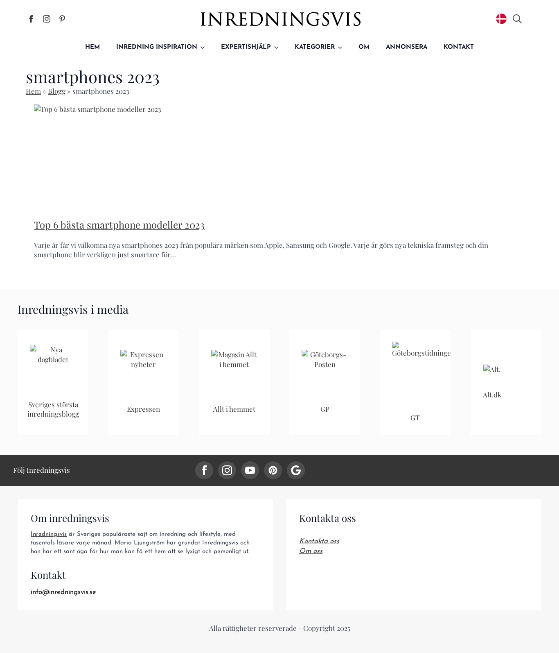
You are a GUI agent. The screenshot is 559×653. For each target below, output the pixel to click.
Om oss (310, 551)
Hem (92, 47)
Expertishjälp (246, 47)
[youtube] (250, 470)
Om (364, 47)
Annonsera (406, 47)
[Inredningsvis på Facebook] (31, 19)
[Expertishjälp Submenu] (278, 47)
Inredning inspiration (156, 47)
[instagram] (227, 470)
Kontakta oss (319, 541)
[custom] (273, 470)
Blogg (56, 90)
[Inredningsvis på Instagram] (46, 19)
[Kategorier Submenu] (342, 47)
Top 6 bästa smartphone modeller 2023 (119, 224)
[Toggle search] (517, 18)
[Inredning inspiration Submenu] (205, 47)
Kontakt (459, 47)
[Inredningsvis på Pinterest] (62, 19)
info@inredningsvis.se (63, 592)
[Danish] (501, 19)
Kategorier (315, 47)
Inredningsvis (49, 534)
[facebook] (204, 470)
